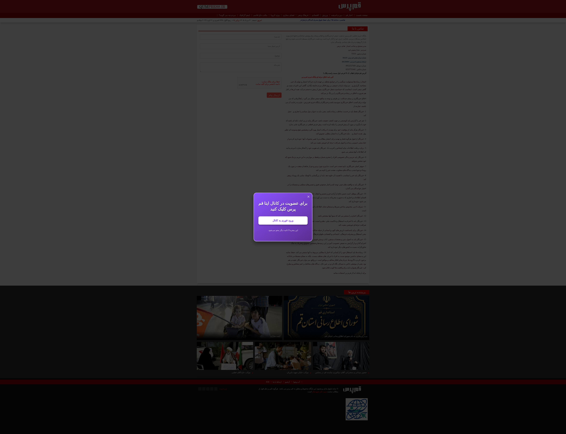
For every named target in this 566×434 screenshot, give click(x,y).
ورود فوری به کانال (283, 220)
